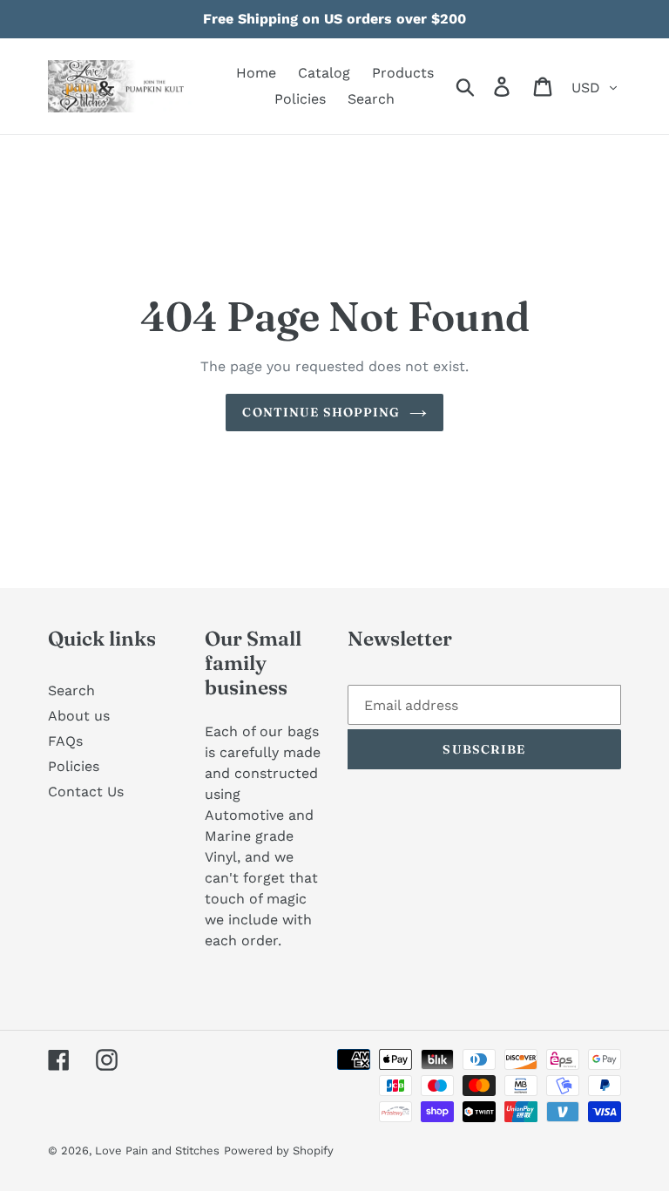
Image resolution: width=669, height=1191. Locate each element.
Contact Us (86, 791)
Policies (73, 766)
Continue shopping (321, 412)
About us (79, 715)
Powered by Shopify (279, 1150)
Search (71, 690)
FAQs (65, 741)
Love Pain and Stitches (157, 1150)
